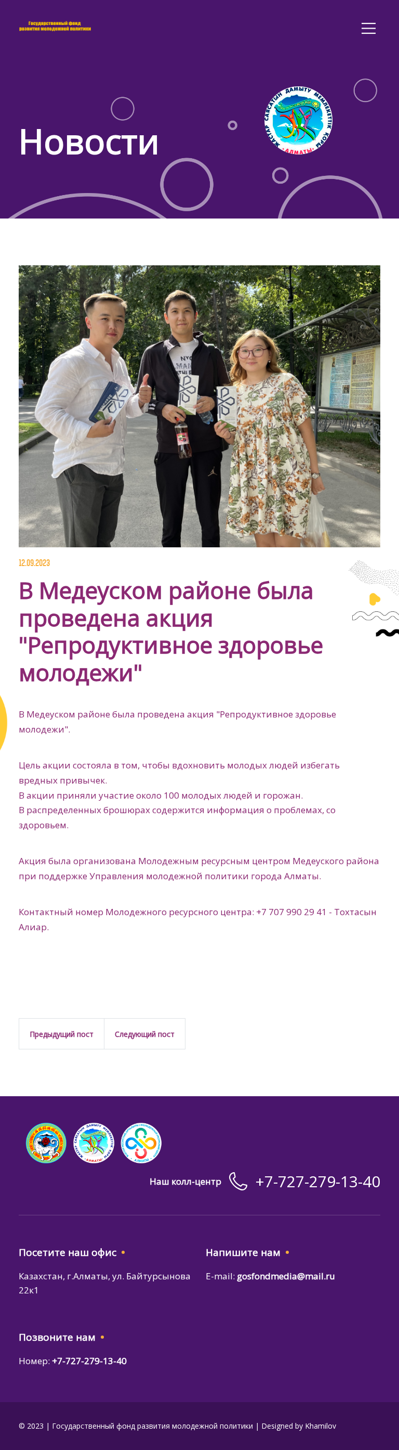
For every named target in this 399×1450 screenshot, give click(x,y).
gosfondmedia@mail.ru (286, 1276)
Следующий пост (145, 1034)
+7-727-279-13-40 (317, 1181)
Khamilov (320, 1426)
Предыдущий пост (62, 1034)
